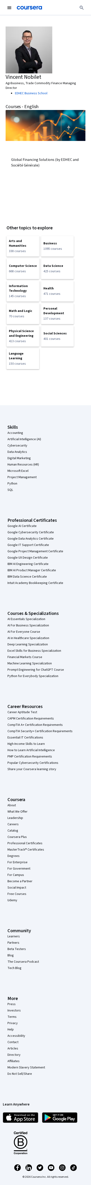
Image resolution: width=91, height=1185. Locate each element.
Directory (14, 1054)
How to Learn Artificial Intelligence (31, 750)
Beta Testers (16, 949)
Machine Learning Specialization (29, 663)
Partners (13, 942)
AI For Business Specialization (28, 625)
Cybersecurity (17, 445)
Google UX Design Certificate (27, 557)
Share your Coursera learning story (31, 769)
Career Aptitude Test (22, 712)
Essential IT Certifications (25, 737)
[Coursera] (29, 7)
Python (12, 483)
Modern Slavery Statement (26, 1067)
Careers (13, 824)
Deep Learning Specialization (27, 644)
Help (10, 1029)
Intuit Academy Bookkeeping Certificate (35, 583)
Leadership (15, 818)
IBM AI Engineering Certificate (28, 564)
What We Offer (17, 811)
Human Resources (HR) (23, 464)
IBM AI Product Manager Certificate (31, 570)
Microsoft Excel (17, 471)
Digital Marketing (19, 458)
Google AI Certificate (22, 526)
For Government (18, 868)
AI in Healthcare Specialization (28, 638)
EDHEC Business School (31, 93)
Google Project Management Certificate (35, 551)
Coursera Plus (17, 837)
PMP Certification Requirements (29, 756)
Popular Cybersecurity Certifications (32, 763)
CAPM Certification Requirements (30, 718)
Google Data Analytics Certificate (30, 538)
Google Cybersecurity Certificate (30, 532)
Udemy (12, 900)
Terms (12, 1017)
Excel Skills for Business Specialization (34, 650)
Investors (14, 1010)
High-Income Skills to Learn (26, 744)
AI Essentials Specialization (26, 619)
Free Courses (16, 894)
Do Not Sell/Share (19, 1073)
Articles (12, 1048)
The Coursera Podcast (23, 961)
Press (11, 1004)
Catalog (12, 830)
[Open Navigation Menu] (9, 7)
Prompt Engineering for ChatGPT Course (35, 669)
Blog (10, 955)
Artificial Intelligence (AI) (24, 439)
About (11, 805)
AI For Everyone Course (23, 631)
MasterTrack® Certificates (25, 849)
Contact (12, 1042)
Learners (13, 936)
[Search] (81, 7)
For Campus (15, 875)
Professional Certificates (24, 843)
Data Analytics (17, 452)
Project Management (22, 477)
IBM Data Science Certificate (27, 576)
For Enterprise (17, 862)
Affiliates (13, 1061)
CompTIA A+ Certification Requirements (35, 725)
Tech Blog (14, 968)
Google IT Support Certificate (28, 545)
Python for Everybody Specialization (32, 676)
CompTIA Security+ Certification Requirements (40, 731)
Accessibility (16, 1036)
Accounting (15, 433)
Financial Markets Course (24, 657)
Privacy (12, 1023)
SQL (10, 490)
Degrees (13, 856)
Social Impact (16, 887)
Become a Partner (19, 881)
